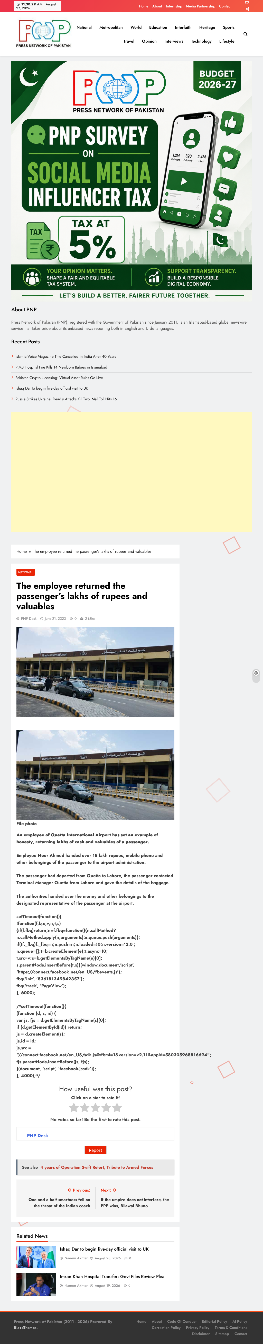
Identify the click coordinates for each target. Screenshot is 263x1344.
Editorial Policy (214, 1321)
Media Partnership (200, 6)
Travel (129, 41)
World (136, 27)
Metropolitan (111, 27)
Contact (225, 6)
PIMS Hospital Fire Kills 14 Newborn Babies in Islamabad (61, 367)
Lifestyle (226, 41)
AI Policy (239, 1321)
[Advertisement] (131, 472)
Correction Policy (166, 1327)
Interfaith (183, 27)
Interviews (173, 41)
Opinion (149, 41)
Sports (228, 27)
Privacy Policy (197, 1327)
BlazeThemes (25, 1327)
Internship (174, 6)
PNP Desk (28, 618)
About (157, 6)
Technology (201, 41)
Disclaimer (201, 1333)
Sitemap (222, 1333)
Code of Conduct (181, 1321)
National (84, 27)
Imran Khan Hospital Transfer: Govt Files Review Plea (112, 1276)
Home (143, 6)
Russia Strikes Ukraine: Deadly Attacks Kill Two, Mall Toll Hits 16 (66, 399)
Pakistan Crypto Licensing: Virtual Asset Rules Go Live (59, 378)
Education (158, 27)
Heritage (207, 27)
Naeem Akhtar (76, 1258)
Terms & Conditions (231, 1327)
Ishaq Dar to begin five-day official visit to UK (104, 1249)
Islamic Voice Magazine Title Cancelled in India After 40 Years (65, 356)
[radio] (74, 1108)
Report (95, 1150)
